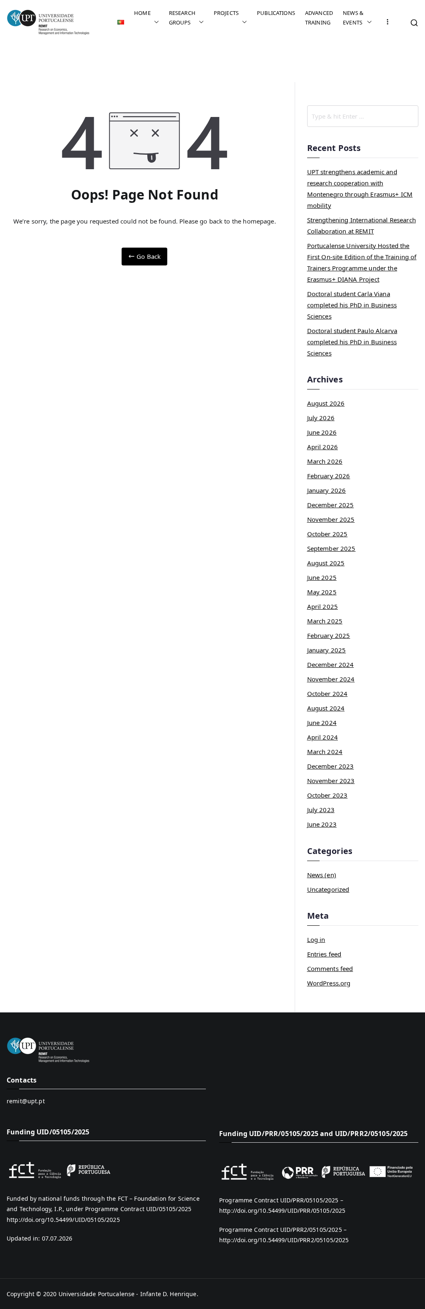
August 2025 (326, 563)
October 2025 (327, 534)
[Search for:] (363, 116)
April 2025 (322, 606)
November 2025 (331, 519)
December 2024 (330, 664)
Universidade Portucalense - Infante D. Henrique (128, 1294)
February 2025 (328, 635)
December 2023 (330, 766)
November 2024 (331, 679)
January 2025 (326, 650)
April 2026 (322, 447)
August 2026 (326, 403)
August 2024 (326, 708)
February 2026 (328, 476)
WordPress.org (329, 983)
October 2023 (327, 795)
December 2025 (330, 505)
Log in (316, 939)
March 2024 (325, 751)
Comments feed (330, 968)
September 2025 (331, 548)
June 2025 (322, 577)
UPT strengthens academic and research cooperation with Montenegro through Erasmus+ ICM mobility (360, 188)
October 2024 (327, 693)
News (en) (321, 875)
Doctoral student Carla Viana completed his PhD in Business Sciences (352, 305)
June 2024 (322, 722)
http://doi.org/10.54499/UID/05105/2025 (63, 1220)
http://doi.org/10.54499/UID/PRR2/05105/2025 (284, 1240)
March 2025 (325, 621)
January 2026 (326, 490)
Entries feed (324, 954)
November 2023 (331, 780)
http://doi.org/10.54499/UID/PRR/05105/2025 (282, 1210)
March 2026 (325, 461)
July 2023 (321, 809)
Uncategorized (328, 889)
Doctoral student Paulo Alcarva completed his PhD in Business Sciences (352, 341)
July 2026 (321, 418)
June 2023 (322, 824)
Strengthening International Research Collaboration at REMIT (361, 225)
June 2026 (322, 432)
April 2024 (322, 737)
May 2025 (322, 592)
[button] (155, 22)
